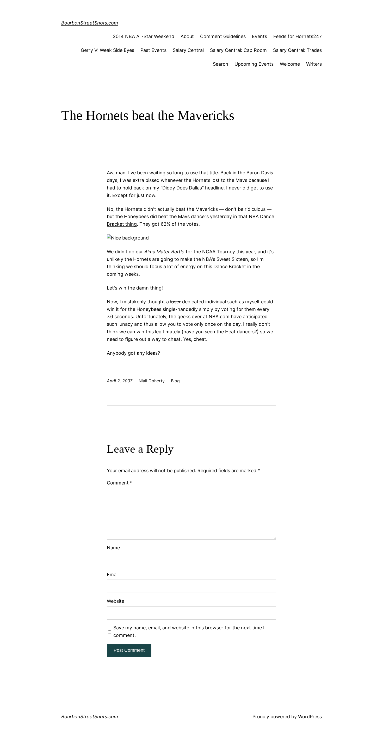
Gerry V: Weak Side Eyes (107, 50)
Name (113, 547)
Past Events (153, 50)
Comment (119, 483)
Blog (175, 380)
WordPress (310, 716)
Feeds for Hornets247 (297, 36)
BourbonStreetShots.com (89, 23)
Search (220, 64)
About (187, 36)
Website (115, 601)
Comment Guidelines (223, 36)
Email (113, 574)
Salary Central (188, 50)
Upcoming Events (254, 64)
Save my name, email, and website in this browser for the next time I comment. (188, 631)
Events (259, 36)
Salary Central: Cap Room (238, 50)
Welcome (290, 64)
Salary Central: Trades (297, 50)
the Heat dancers (236, 331)
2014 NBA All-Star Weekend (143, 36)
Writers (314, 64)
